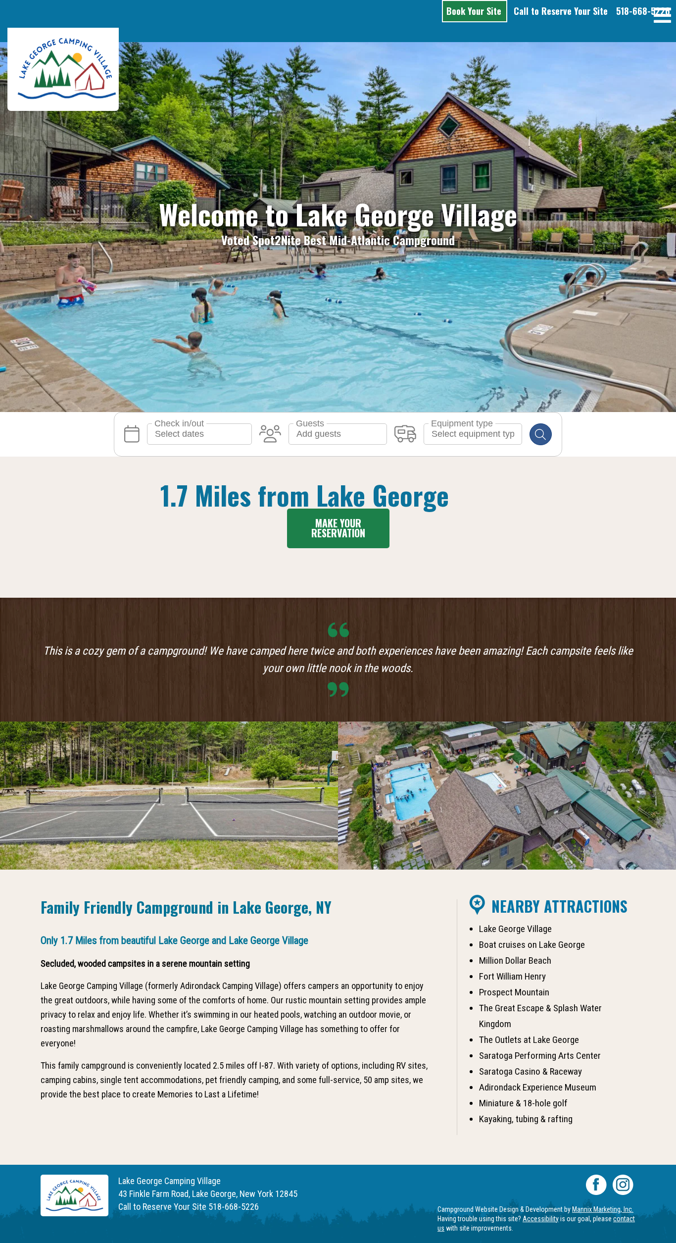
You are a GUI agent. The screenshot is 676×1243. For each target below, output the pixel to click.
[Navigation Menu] (662, 16)
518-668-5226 (643, 10)
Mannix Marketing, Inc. (602, 1209)
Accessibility (541, 1219)
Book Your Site (476, 10)
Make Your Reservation (338, 528)
